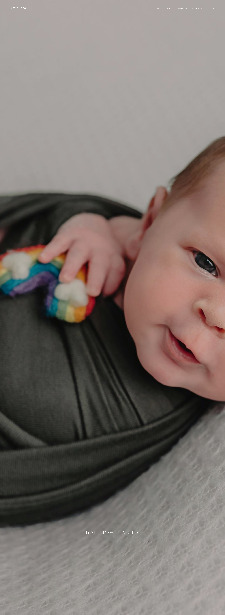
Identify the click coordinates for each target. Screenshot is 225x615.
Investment (197, 8)
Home (158, 8)
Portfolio (181, 8)
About (168, 8)
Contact (212, 8)
